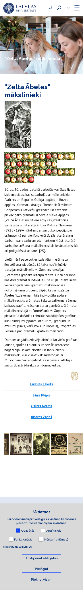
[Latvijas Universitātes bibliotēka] (19, 8)
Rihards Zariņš (41, 417)
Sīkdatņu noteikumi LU (17, 546)
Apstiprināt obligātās (41, 558)
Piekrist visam (41, 579)
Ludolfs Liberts (41, 384)
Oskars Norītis (41, 406)
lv (68, 8)
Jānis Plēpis (41, 395)
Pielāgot (41, 569)
